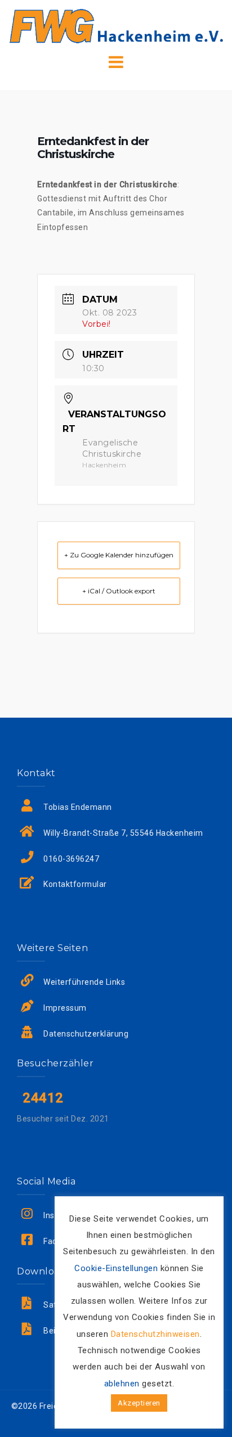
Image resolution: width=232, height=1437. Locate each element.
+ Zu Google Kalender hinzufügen (118, 555)
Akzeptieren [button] (139, 1403)
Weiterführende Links (84, 981)
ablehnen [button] (122, 1384)
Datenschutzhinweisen (155, 1334)
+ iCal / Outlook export (118, 591)
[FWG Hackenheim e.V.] (116, 25)
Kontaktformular (75, 884)
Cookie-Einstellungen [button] (116, 1268)
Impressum (65, 1007)
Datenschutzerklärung (85, 1033)
